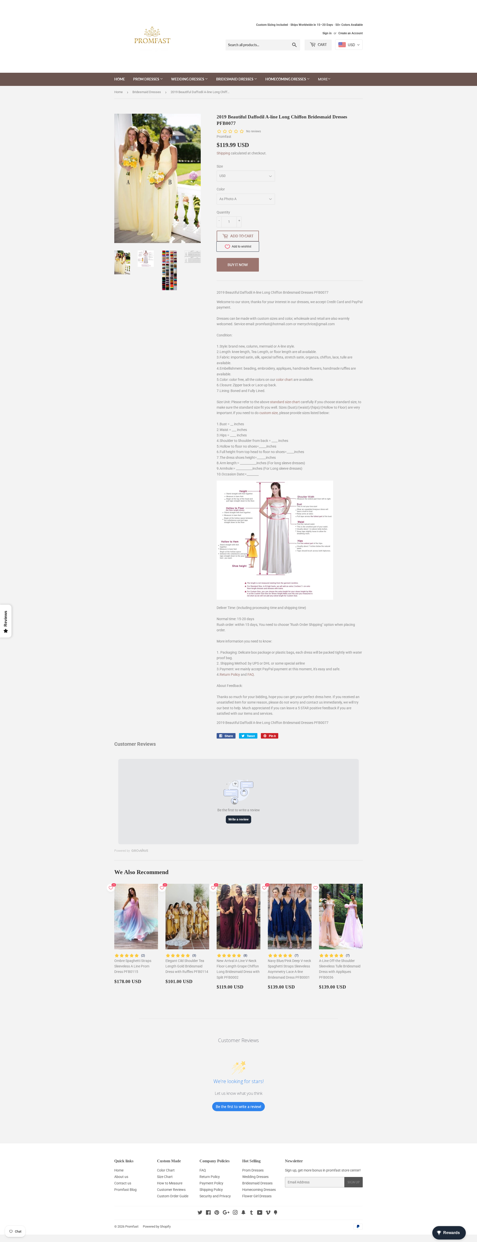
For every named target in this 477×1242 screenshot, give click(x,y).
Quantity (223, 212)
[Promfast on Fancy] (275, 1213)
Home (119, 79)
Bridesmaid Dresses (235, 79)
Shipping (223, 153)
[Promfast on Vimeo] (268, 1213)
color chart (284, 380)
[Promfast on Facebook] (208, 1213)
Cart (322, 44)
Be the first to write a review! (238, 1106)
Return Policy (230, 674)
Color (221, 189)
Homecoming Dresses (286, 79)
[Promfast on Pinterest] (216, 1213)
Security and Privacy (215, 1196)
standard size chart (285, 402)
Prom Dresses (146, 79)
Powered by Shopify (157, 1226)
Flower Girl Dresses (257, 1196)
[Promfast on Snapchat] (243, 1213)
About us (121, 1177)
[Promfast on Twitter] (200, 1213)
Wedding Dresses (188, 79)
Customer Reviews (171, 1190)
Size (220, 166)
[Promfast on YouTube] (259, 1213)
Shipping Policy (211, 1190)
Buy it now (238, 265)
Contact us (122, 1183)
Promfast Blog (125, 1190)
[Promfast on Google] (226, 1213)
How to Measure (169, 1183)
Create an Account (350, 33)
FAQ (250, 674)
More (323, 79)
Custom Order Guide (172, 1196)
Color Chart (166, 1170)
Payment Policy (211, 1183)
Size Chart (165, 1177)
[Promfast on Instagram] (235, 1213)
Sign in (327, 33)
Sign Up (353, 1182)
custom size (268, 413)
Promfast (131, 1226)
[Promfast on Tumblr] (251, 1213)
